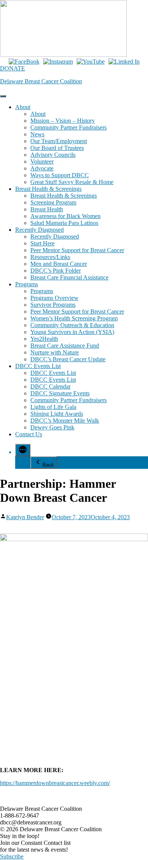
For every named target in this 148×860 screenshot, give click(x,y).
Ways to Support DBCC (59, 175)
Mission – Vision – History (62, 120)
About (22, 107)
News (37, 134)
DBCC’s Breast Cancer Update (67, 359)
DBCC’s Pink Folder (55, 270)
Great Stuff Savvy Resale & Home (71, 182)
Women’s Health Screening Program (74, 318)
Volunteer (42, 161)
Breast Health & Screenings (48, 189)
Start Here (42, 243)
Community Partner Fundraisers (68, 127)
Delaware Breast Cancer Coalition (41, 81)
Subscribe (12, 856)
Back (48, 465)
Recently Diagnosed (39, 229)
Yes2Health (44, 339)
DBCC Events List (38, 366)
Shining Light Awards (56, 413)
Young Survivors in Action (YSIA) (72, 332)
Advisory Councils (53, 154)
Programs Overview (54, 298)
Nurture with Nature (54, 352)
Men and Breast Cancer (58, 264)
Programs (26, 284)
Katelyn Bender (25, 517)
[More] (22, 450)
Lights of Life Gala (53, 407)
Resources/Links (50, 257)
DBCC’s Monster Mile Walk (64, 420)
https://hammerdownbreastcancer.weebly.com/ (55, 783)
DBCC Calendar (50, 386)
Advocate (42, 168)
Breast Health (46, 209)
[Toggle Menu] (3, 96)
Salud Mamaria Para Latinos (64, 223)
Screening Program (53, 202)
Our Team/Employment (58, 141)
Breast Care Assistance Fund (64, 345)
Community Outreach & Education (72, 325)
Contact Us (28, 434)
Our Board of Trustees (57, 148)
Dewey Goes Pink (52, 427)
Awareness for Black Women (65, 216)
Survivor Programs (53, 304)
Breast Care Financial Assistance (69, 277)
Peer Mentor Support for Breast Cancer (77, 250)
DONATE (12, 68)
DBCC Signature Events (60, 393)
